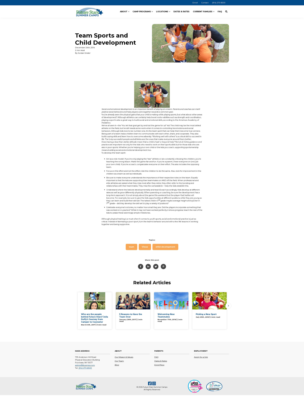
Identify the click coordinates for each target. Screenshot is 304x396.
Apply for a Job (201, 357)
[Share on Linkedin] (148, 266)
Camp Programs (142, 11)
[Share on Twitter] (155, 266)
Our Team (119, 361)
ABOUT (123, 11)
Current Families (202, 11)
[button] (226, 11)
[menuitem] (195, 2)
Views (145, 247)
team (131, 247)
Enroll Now (159, 365)
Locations (162, 11)
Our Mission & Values (124, 357)
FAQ (156, 357)
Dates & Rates (160, 361)
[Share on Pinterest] (163, 266)
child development (165, 247)
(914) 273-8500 (85, 368)
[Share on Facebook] (140, 266)
